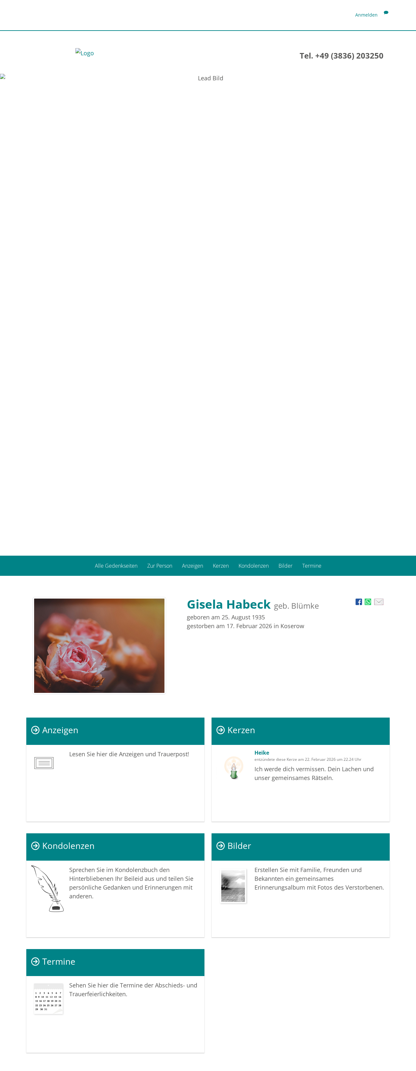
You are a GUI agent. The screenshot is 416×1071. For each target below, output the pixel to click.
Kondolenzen (254, 565)
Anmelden (366, 15)
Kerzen (221, 565)
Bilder (285, 565)
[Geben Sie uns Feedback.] (386, 15)
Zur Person (159, 565)
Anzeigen (192, 565)
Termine (311, 565)
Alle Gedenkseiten (116, 565)
